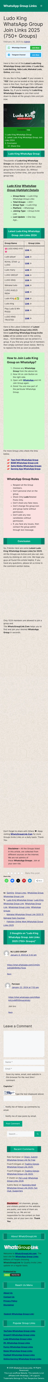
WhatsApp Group (35, 893)
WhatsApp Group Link (13, 896)
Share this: (14, 146)
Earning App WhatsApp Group (26, 469)
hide (28, 130)
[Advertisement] (24, 421)
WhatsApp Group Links (20, 6)
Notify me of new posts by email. (21, 1116)
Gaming (10, 893)
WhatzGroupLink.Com (22, 834)
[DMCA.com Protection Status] (12, 1276)
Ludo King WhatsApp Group (18, 134)
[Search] (37, 1134)
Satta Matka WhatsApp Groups (26, 466)
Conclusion (11, 143)
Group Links (20, 893)
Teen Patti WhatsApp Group (24, 460)
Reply (9, 974)
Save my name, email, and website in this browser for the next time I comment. (23, 1077)
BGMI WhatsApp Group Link (24, 463)
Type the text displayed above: (29, 1094)
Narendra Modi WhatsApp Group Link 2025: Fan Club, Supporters (22, 1188)
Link (27, 250)
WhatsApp (28, 380)
